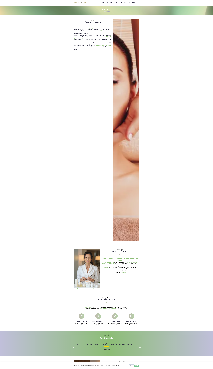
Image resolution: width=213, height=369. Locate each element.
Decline (131, 365)
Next (139, 347)
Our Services (109, 2)
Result (120, 2)
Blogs (124, 2)
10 (113, 353)
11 (114, 353)
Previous (73, 347)
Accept (136, 365)
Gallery (115, 2)
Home (104, 11)
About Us (103, 2)
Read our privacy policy (79, 367)
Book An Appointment (132, 2)
